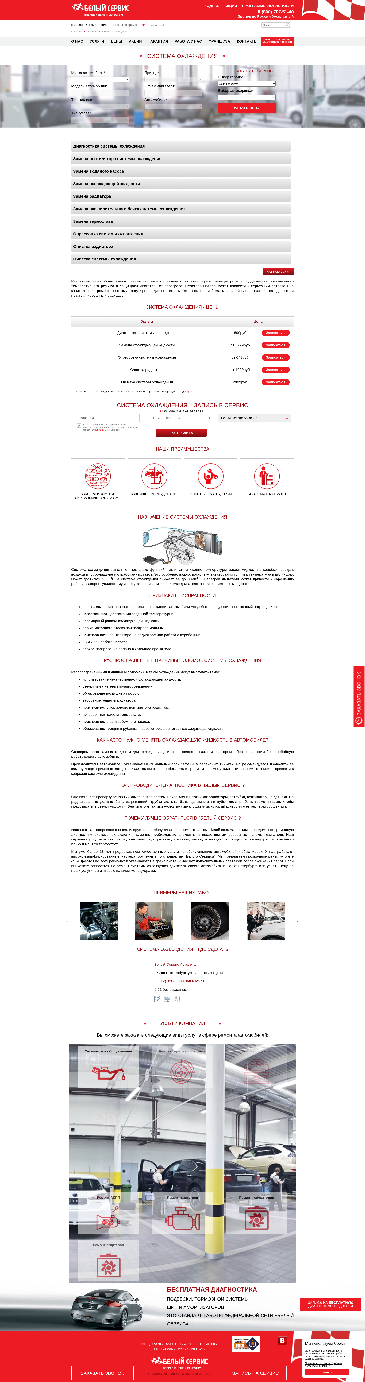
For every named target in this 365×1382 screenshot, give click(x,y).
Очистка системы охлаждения (104, 259)
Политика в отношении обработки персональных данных (323, 1364)
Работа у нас (188, 41)
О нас (77, 41)
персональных (102, 430)
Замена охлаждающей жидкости (106, 183)
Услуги (97, 41)
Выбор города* (230, 77)
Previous (68, 921)
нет (161, 25)
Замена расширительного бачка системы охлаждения (129, 208)
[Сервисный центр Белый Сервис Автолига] (254, 418)
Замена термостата (93, 221)
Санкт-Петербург (124, 25)
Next (296, 921)
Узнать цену (246, 108)
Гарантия (158, 41)
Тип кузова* (81, 113)
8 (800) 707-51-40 (276, 12)
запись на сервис (255, 1373)
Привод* (151, 73)
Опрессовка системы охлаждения (108, 234)
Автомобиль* (155, 100)
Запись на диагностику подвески (277, 41)
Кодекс (212, 6)
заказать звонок (102, 1373)
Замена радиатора (92, 196)
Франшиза (219, 41)
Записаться (276, 333)
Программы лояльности (268, 6)
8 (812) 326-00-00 (169, 981)
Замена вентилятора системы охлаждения (117, 158)
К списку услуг (278, 271)
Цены (116, 41)
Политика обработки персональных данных (179, 1373)
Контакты (247, 41)
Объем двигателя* (159, 86)
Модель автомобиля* (89, 86)
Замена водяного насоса (98, 171)
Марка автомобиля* (88, 73)
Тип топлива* (82, 100)
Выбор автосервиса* (235, 91)
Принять (327, 1372)
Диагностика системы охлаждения (109, 146)
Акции (230, 6)
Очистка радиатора (93, 246)
